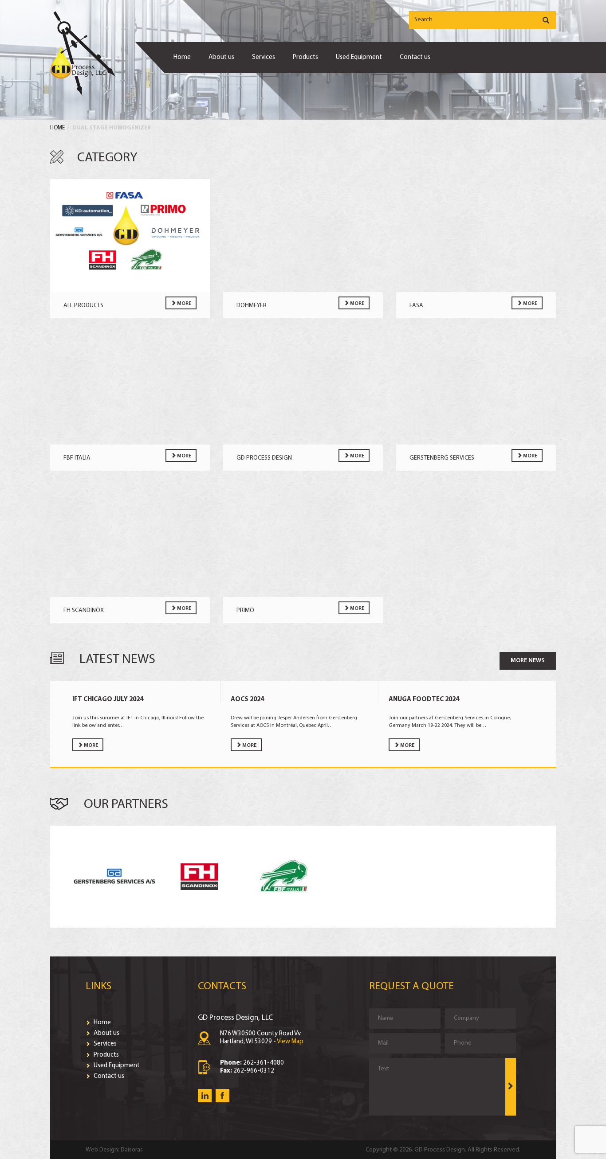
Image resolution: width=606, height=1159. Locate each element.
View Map (290, 1041)
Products (305, 57)
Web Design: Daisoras (114, 1150)
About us (221, 57)
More (183, 303)
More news (528, 660)
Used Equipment (359, 57)
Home (182, 57)
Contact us (415, 57)
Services (263, 57)
